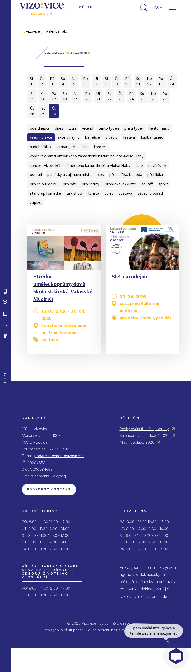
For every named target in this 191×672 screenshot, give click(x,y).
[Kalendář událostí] (5, 313)
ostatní (36, 174)
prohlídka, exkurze (120, 183)
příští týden (134, 128)
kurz (139, 165)
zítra (73, 128)
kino (85, 146)
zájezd (35, 202)
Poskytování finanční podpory (144, 428)
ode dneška (39, 128)
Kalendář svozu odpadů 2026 (145, 435)
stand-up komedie (45, 193)
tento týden (108, 128)
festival (129, 137)
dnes (59, 128)
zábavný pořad (150, 193)
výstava (125, 193)
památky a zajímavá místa (69, 174)
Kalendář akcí (57, 31)
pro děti (69, 183)
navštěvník (157, 165)
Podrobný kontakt (49, 489)
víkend (87, 128)
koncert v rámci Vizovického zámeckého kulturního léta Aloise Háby (86, 155)
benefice (92, 137)
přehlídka (155, 174)
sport (163, 183)
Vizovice (32, 31)
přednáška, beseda (125, 174)
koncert (100, 146)
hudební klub (40, 146)
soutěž (147, 183)
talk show (74, 193)
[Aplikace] (5, 291)
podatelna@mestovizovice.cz (59, 455)
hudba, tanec (152, 137)
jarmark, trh (66, 146)
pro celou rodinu (43, 183)
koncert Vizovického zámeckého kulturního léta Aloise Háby (80, 165)
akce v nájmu (69, 137)
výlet (109, 193)
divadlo (111, 137)
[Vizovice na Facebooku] (5, 336)
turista (93, 193)
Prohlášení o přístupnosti (62, 630)
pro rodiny (90, 183)
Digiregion (125, 623)
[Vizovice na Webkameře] (5, 324)
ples (100, 174)
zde (164, 596)
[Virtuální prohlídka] (5, 302)
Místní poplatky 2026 (137, 442)
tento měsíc (159, 128)
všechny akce (41, 137)
